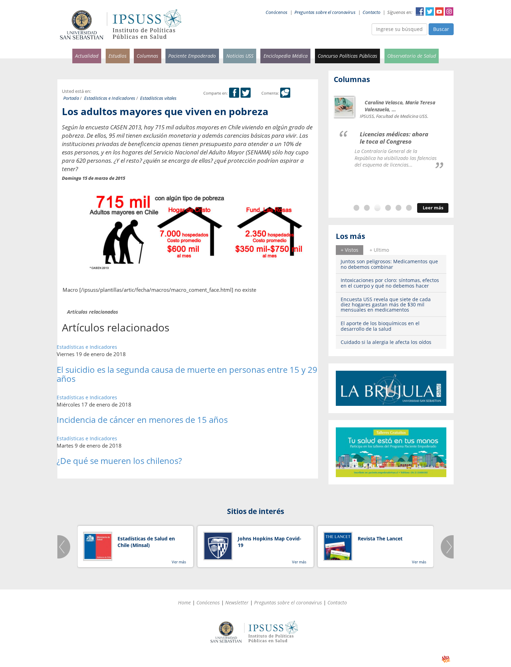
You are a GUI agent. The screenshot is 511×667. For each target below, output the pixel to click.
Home (184, 602)
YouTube (439, 11)
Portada (71, 98)
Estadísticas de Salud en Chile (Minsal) (146, 542)
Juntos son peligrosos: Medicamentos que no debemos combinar (389, 264)
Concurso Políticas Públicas (347, 56)
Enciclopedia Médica (285, 56)
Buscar (441, 29)
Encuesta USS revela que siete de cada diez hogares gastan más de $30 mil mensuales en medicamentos (386, 304)
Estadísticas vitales (158, 98)
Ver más (179, 561)
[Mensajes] (285, 93)
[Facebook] (234, 93)
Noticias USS (239, 56)
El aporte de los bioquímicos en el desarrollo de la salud (380, 326)
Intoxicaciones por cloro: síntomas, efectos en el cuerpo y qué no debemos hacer (390, 283)
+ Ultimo (379, 250)
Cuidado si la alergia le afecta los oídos (386, 342)
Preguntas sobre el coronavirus (325, 12)
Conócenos (276, 12)
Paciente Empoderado (192, 56)
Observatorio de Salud (411, 56)
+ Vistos (349, 250)
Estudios (117, 56)
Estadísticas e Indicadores (109, 98)
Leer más (433, 208)
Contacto (371, 12)
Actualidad (86, 56)
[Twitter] (246, 93)
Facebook (420, 11)
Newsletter (237, 602)
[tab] (349, 250)
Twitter (429, 11)
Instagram (449, 11)
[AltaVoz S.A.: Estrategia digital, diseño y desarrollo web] (445, 659)
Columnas (147, 56)
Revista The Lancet (380, 538)
